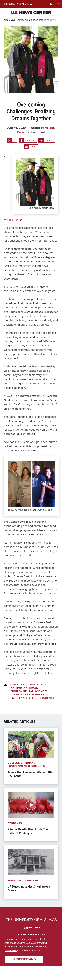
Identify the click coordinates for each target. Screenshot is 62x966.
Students (47, 698)
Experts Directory (31, 934)
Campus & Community (26, 684)
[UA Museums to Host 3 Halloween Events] (31, 871)
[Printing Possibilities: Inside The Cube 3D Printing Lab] (31, 814)
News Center (31, 12)
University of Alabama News (31, 919)
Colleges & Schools (29, 694)
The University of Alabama (17, 4)
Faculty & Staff (22, 698)
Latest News (31, 928)
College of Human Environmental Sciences (29, 689)
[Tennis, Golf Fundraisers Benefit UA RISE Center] (31, 756)
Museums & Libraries (23, 880)
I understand (24, 959)
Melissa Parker (13, 220)
